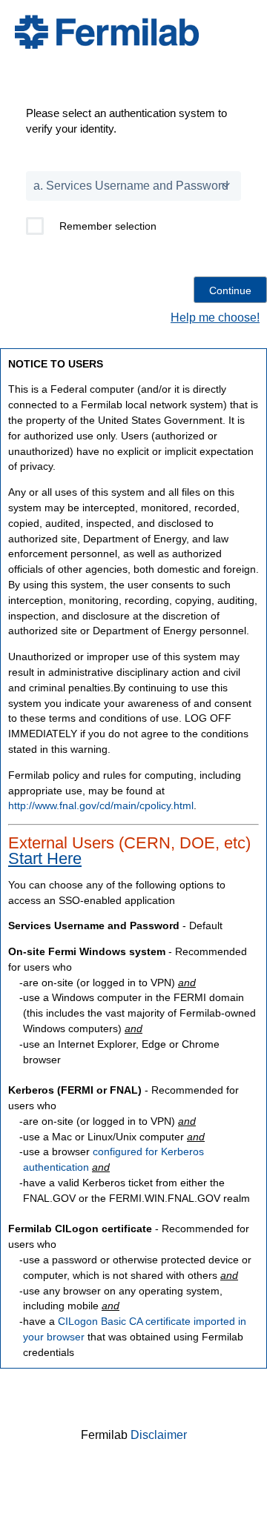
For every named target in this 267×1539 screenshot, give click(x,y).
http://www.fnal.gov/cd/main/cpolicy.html (101, 805)
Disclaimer (159, 1435)
